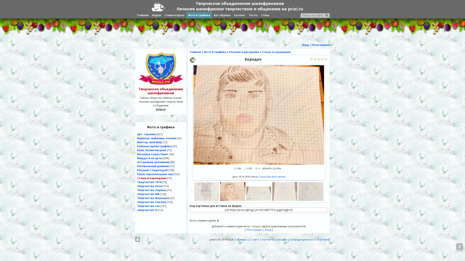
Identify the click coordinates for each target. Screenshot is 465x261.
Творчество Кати (149, 186)
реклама (282, 239)
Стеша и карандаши (151, 178)
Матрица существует (153, 154)
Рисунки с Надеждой (152, 170)
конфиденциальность (303, 239)
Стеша (262, 176)
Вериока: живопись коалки (156, 138)
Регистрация (254, 229)
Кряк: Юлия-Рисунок (151, 150)
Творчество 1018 (149, 182)
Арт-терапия (146, 134)
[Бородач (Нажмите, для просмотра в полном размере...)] (258, 114)
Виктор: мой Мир (149, 142)
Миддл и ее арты (149, 158)
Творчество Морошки (153, 198)
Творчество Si (147, 210)
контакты (268, 239)
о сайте (254, 239)
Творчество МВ (148, 194)
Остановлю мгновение (153, 162)
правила (242, 239)
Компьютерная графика (154, 146)
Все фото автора (276, 176)
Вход (268, 229)
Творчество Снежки (151, 202)
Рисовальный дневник (153, 166)
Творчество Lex (148, 206)
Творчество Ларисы (151, 190)
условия (325, 239)
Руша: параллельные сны (155, 174)
